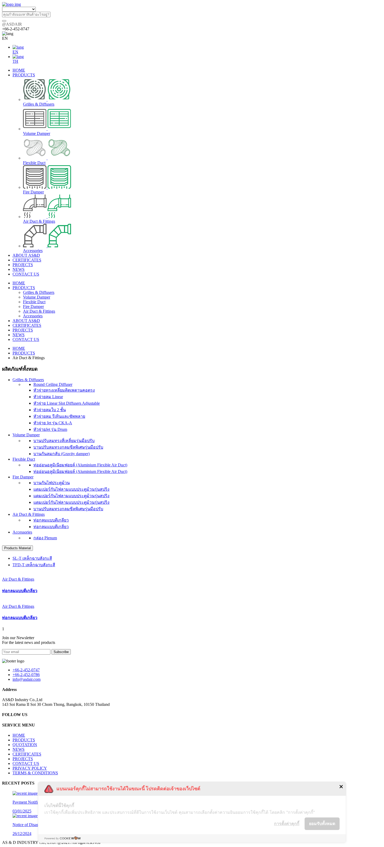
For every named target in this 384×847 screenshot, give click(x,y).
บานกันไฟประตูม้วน (51, 482)
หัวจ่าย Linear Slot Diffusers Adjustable (66, 403)
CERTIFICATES (27, 325)
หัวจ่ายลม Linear (48, 396)
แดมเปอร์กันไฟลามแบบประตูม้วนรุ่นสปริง (71, 489)
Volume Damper (36, 297)
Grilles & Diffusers (38, 292)
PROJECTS (23, 330)
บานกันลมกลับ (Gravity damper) (61, 453)
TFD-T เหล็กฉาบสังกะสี (34, 565)
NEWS (19, 335)
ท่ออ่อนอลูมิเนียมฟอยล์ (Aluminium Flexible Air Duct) (80, 465)
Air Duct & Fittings (39, 311)
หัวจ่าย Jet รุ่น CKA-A (52, 423)
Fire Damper (33, 306)
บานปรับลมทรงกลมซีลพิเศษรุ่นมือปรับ (68, 447)
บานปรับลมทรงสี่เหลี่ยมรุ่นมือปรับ (64, 440)
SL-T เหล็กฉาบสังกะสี (32, 558)
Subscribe (61, 652)
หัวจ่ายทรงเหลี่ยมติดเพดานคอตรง (64, 390)
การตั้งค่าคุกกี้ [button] (286, 823)
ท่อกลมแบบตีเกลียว (51, 520)
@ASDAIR (12, 24)
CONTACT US (26, 339)
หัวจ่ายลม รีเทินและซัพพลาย (59, 416)
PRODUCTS (24, 287)
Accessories (33, 316)
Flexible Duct (34, 302)
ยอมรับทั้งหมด (322, 823)
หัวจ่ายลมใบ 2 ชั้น (49, 410)
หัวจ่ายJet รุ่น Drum (50, 429)
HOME (19, 283)
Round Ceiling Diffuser (52, 384)
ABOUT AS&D (26, 320)
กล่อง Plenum (45, 538)
